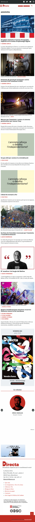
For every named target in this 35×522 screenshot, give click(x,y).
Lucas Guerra (6, 315)
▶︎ (33, 410)
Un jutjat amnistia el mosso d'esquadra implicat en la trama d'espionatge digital (15, 40)
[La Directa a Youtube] (30, 2)
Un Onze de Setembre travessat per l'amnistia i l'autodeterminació (17, 233)
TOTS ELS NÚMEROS (17, 383)
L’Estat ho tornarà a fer (9, 195)
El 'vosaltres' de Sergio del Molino (13, 271)
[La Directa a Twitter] (27, 2)
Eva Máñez (5, 319)
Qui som (7, 483)
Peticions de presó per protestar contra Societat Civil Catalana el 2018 (15, 80)
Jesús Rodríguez (7, 237)
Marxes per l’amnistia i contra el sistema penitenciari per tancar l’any (15, 120)
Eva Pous (4, 197)
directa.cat (4, 1)
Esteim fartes (17, 415)
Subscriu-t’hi (9, 487)
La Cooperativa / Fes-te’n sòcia (14, 485)
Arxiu (12, 116)
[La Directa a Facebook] (24, 2)
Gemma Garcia (6, 43)
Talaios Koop (22, 519)
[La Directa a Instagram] (33, 2)
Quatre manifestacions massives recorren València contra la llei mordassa (16, 310)
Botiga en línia (9, 489)
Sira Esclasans (22, 76)
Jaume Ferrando (7, 313)
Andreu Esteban (6, 306)
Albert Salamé (28, 230)
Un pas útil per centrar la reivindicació (14, 158)
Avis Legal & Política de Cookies (14, 495)
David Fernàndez (7, 273)
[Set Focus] (32, 6)
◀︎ (2, 410)
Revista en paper (10, 491)
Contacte (7, 493)
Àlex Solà (5, 160)
